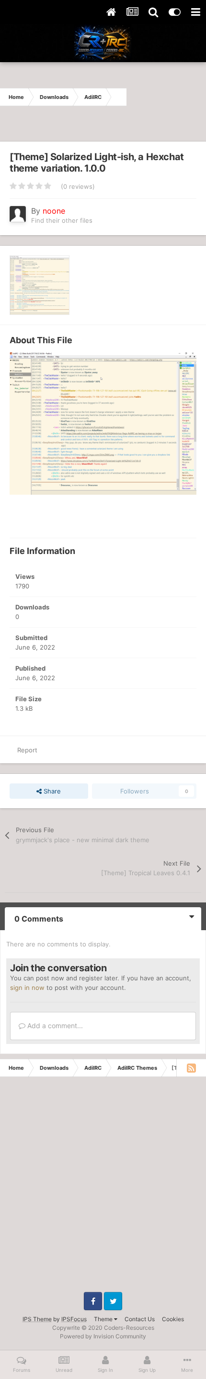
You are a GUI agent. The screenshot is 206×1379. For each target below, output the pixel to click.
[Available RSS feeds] (191, 1068)
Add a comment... (54, 1025)
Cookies (173, 1319)
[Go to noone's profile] (18, 214)
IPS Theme (37, 1319)
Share (51, 791)
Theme (104, 1319)
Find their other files (61, 220)
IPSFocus (74, 1319)
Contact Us (140, 1319)
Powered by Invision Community (103, 1336)
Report (27, 750)
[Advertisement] (166, 97)
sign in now (27, 987)
